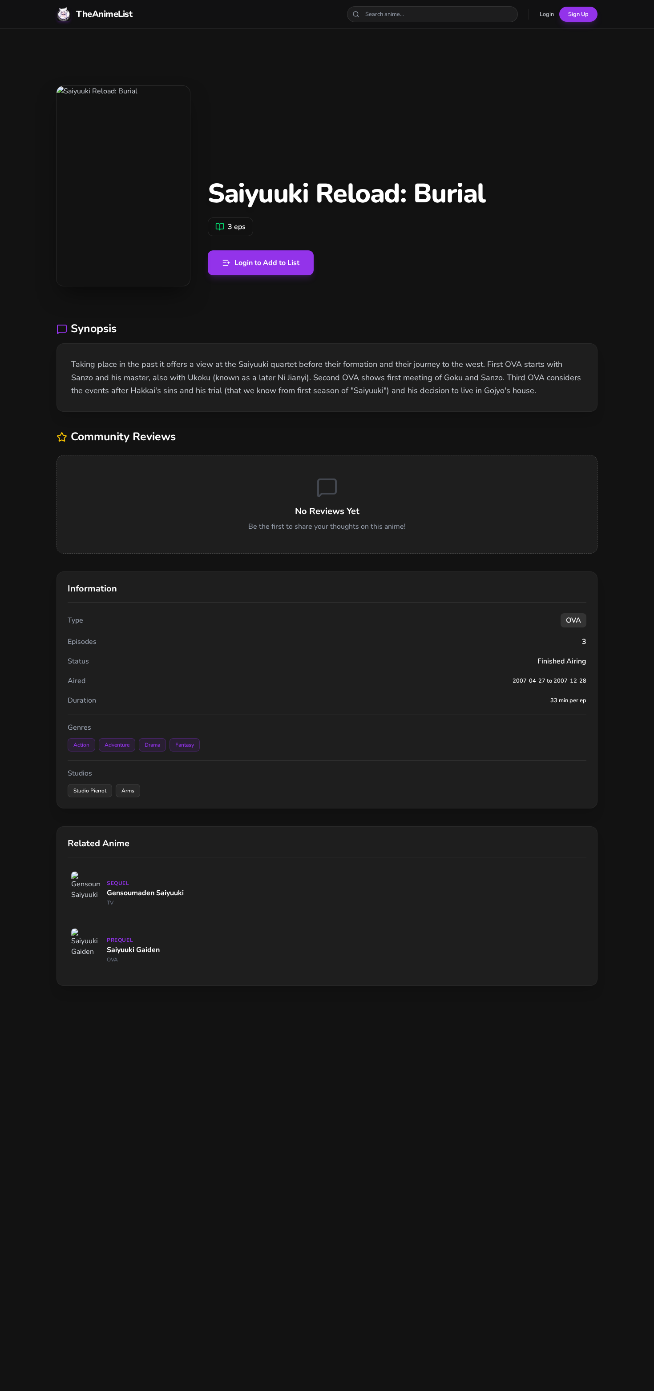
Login (547, 14)
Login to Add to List (266, 263)
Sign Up (578, 14)
